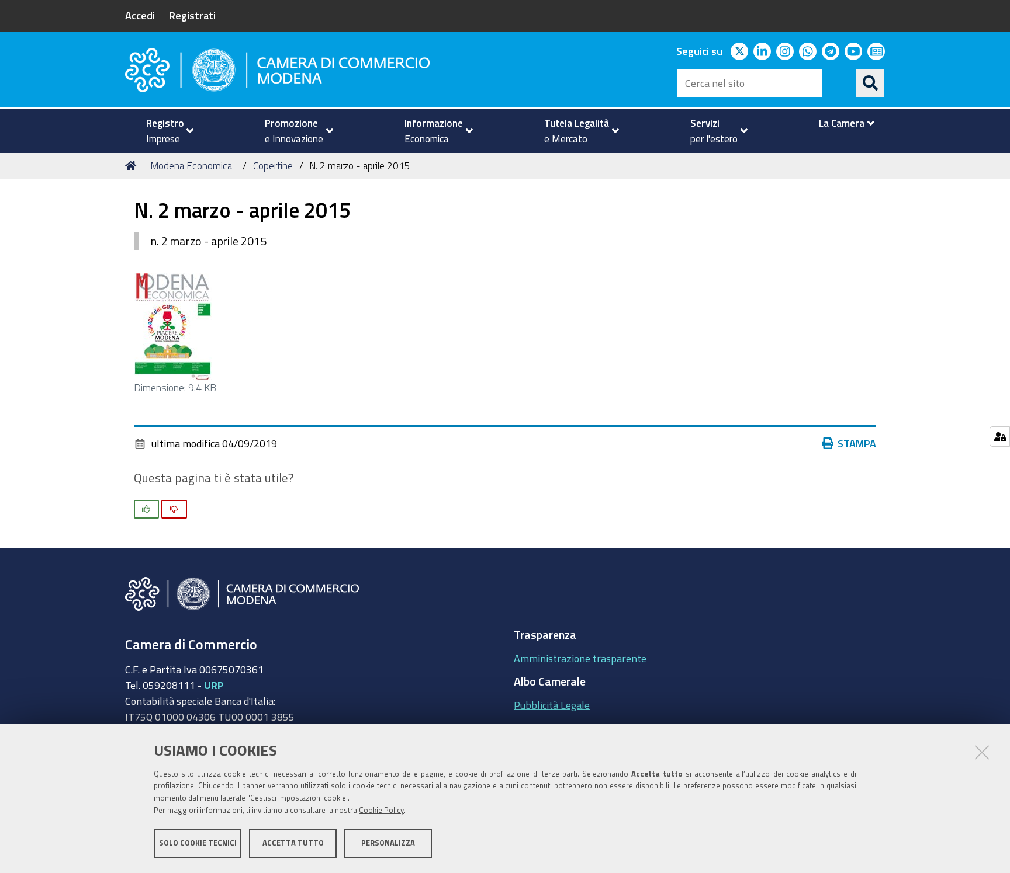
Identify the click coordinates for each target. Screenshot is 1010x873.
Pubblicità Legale (552, 705)
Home (132, 165)
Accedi (140, 15)
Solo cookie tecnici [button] (198, 842)
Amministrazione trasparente (580, 658)
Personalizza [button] (388, 842)
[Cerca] (870, 83)
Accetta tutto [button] (293, 842)
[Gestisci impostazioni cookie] (1000, 436)
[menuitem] (165, 131)
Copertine (273, 166)
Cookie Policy (381, 810)
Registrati (192, 15)
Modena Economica (191, 166)
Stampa (857, 443)
